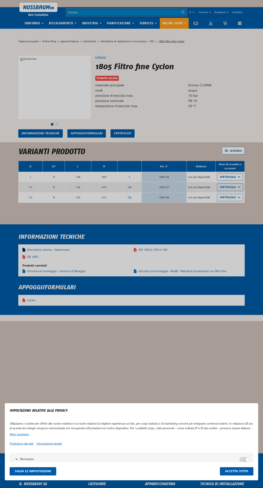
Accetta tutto (236, 471)
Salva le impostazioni (33, 471)
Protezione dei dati (22, 443)
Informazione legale (49, 443)
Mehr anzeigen (19, 434)
